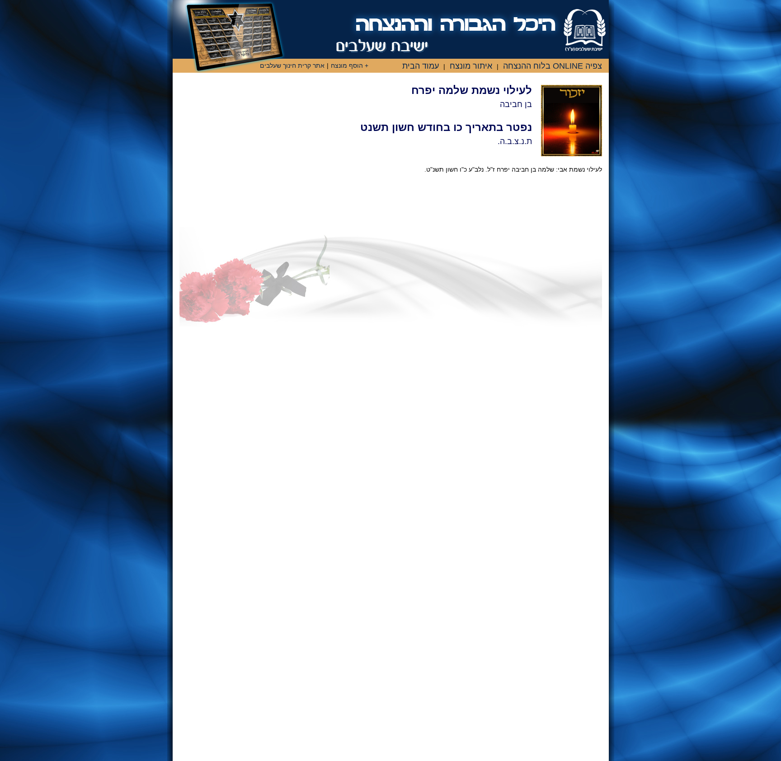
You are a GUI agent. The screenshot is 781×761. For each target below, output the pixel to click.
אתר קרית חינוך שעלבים (292, 65)
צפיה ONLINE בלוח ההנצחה (552, 65)
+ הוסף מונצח (349, 65)
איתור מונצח (471, 65)
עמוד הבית (420, 65)
